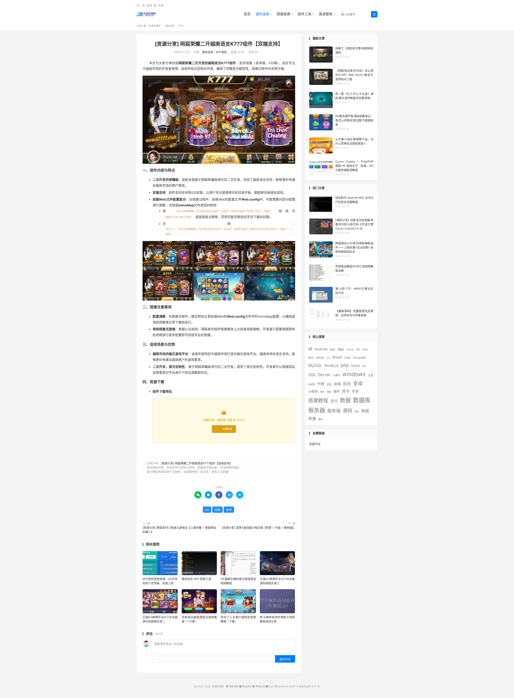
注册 (161, 5)
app (341, 349)
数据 (345, 400)
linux (337, 357)
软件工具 (304, 14)
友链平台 (314, 444)
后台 (347, 383)
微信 (322, 392)
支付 (334, 401)
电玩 (357, 411)
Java (319, 357)
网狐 (365, 411)
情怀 (336, 391)
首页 (247, 14)
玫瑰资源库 (146, 14)
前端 (217, 509)
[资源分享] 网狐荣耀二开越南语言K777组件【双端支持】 (219, 44)
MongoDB (359, 357)
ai (310, 348)
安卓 (229, 509)
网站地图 (232, 686)
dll (358, 349)
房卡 (346, 391)
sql (364, 366)
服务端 (334, 410)
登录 (149, 5)
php (345, 365)
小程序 (313, 391)
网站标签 (258, 686)
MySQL (315, 365)
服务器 (316, 410)
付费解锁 (227, 428)
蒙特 (320, 419)
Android (320, 349)
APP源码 (221, 52)
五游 (370, 375)
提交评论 (285, 659)
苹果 (312, 418)
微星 (329, 391)
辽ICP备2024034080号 (280, 686)
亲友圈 (311, 384)
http (365, 349)
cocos (350, 349)
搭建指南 (283, 14)
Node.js (331, 365)
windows (354, 374)
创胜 (329, 384)
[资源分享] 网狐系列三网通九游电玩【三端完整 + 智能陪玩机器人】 (179, 529)
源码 (347, 411)
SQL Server (319, 374)
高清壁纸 (325, 14)
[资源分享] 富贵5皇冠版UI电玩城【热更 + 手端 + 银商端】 (258, 527)
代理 (320, 384)
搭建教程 (318, 400)
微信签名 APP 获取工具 (196, 579)
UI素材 (336, 375)
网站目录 (245, 686)
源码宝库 (262, 14)
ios (207, 509)
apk (332, 349)
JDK (328, 358)
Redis (355, 366)
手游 (355, 391)
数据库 (361, 400)
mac (347, 357)
